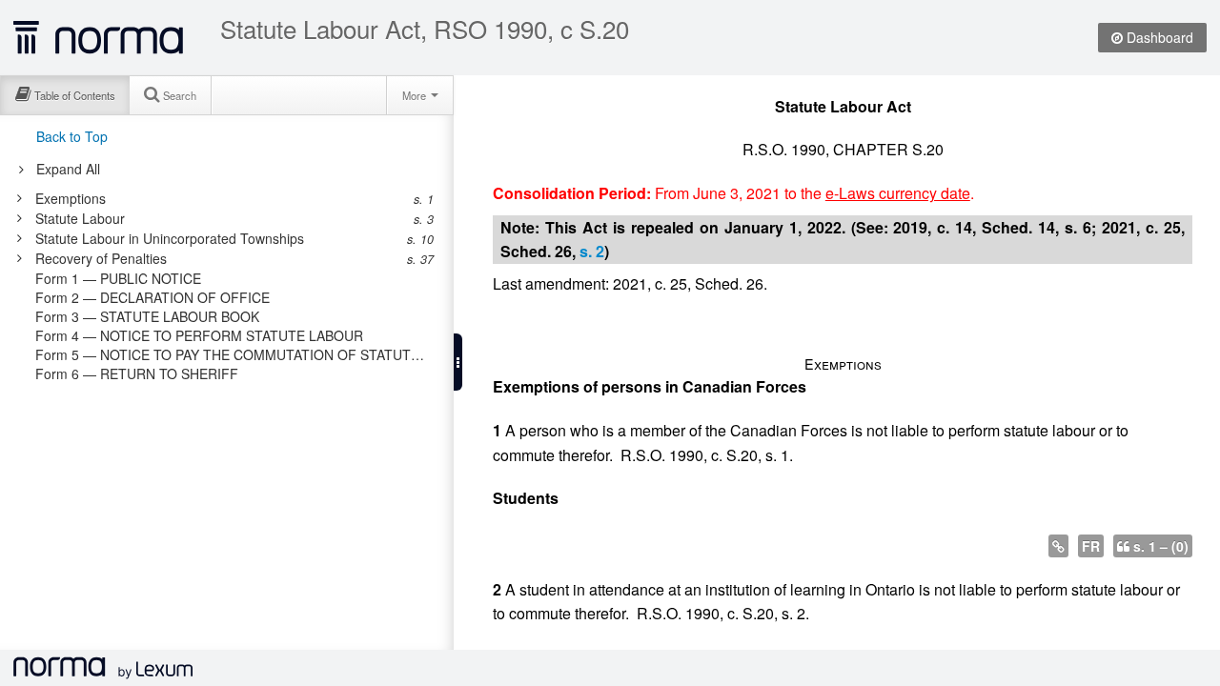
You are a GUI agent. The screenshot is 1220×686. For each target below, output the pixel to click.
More (415, 95)
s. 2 (592, 251)
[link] (217, 198)
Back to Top (72, 136)
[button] (458, 362)
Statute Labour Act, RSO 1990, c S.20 (424, 28)
